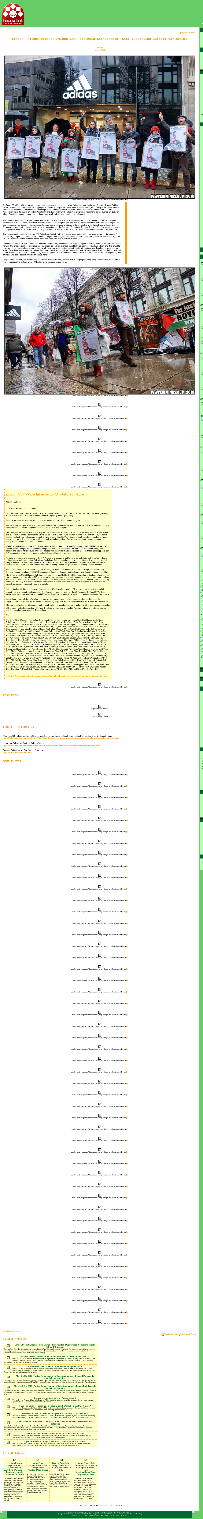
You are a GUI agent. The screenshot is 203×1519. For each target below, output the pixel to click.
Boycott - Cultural (188, 33)
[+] (127, 199)
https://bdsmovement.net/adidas (18, 752)
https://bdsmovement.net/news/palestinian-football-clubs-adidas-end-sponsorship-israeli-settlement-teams (58, 676)
